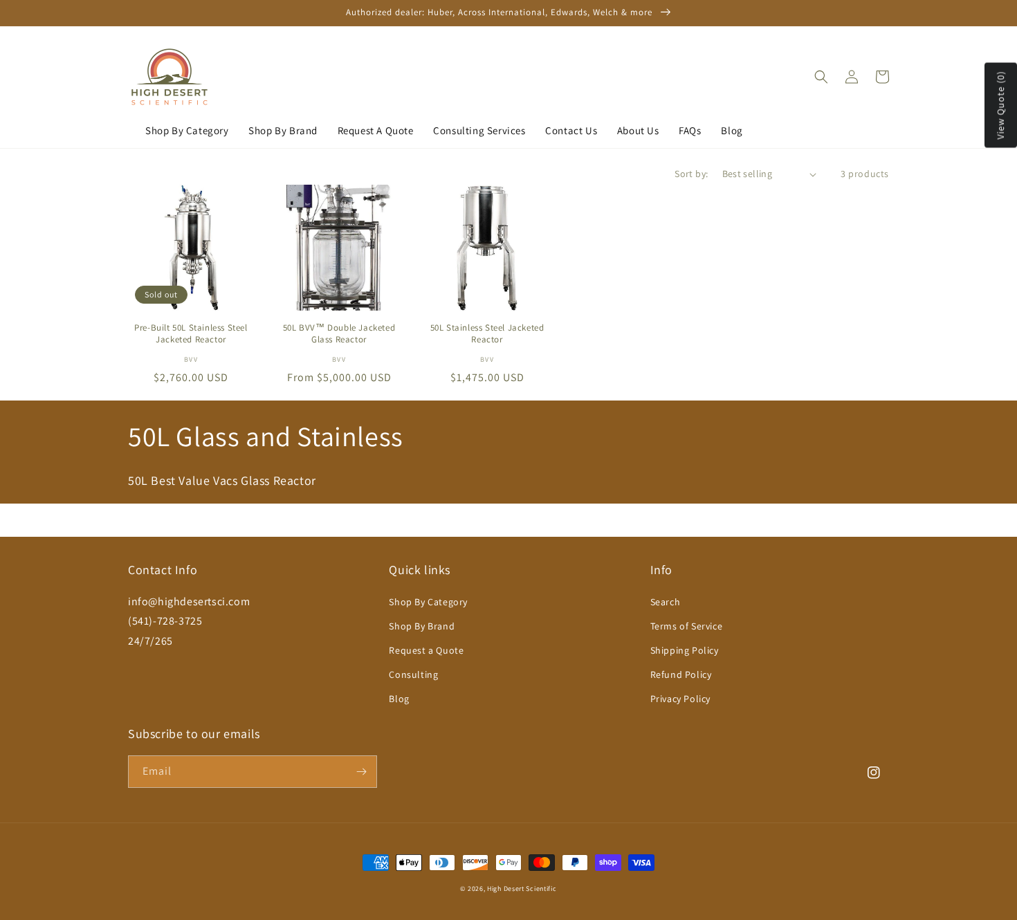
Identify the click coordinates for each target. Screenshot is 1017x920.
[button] (821, 77)
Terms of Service (686, 626)
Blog (731, 130)
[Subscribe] (361, 771)
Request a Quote (426, 650)
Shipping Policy (684, 650)
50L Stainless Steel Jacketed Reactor (487, 333)
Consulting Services (479, 130)
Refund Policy (681, 674)
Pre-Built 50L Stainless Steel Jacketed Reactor (190, 333)
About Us (638, 130)
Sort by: (691, 173)
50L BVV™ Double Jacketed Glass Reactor (339, 333)
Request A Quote (376, 130)
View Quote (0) (1000, 105)
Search (665, 602)
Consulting (413, 674)
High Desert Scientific (521, 888)
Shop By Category (187, 130)
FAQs (690, 130)
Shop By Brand (283, 130)
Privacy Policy (680, 698)
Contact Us (571, 130)
